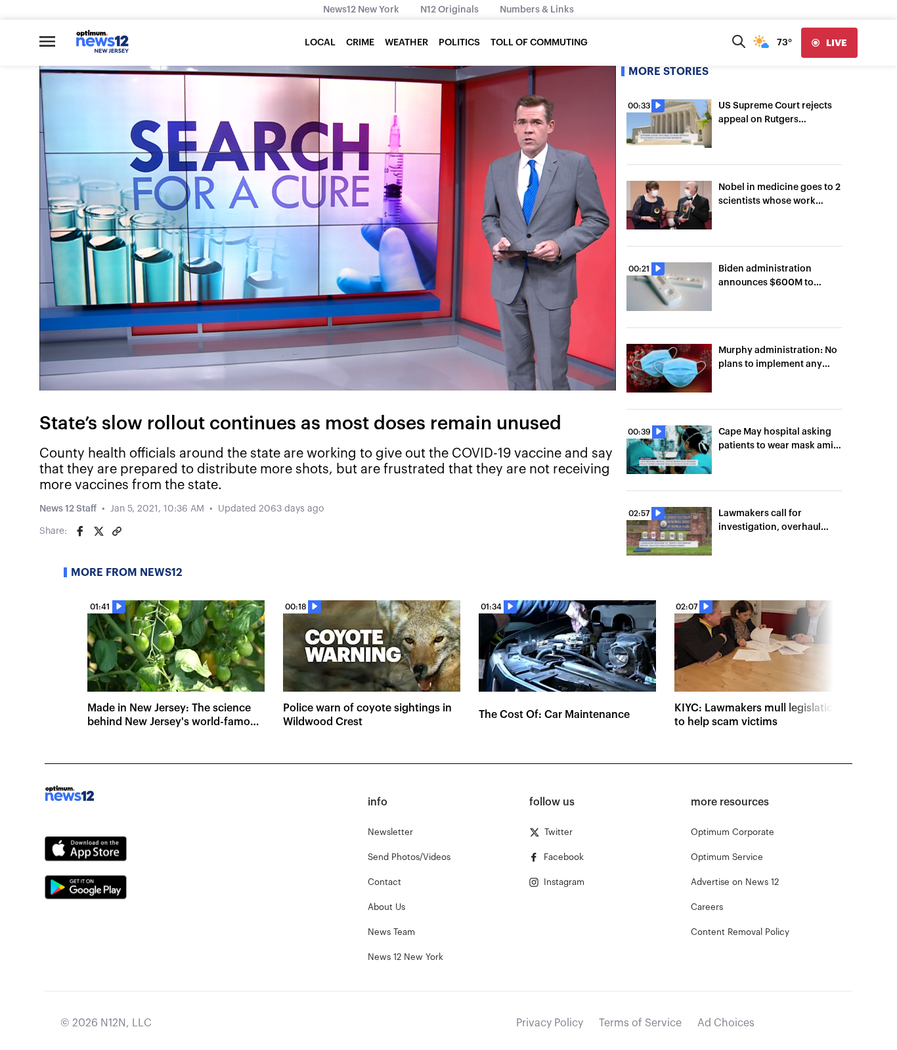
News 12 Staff (68, 508)
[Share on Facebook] (80, 531)
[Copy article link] (117, 531)
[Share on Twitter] (98, 531)
